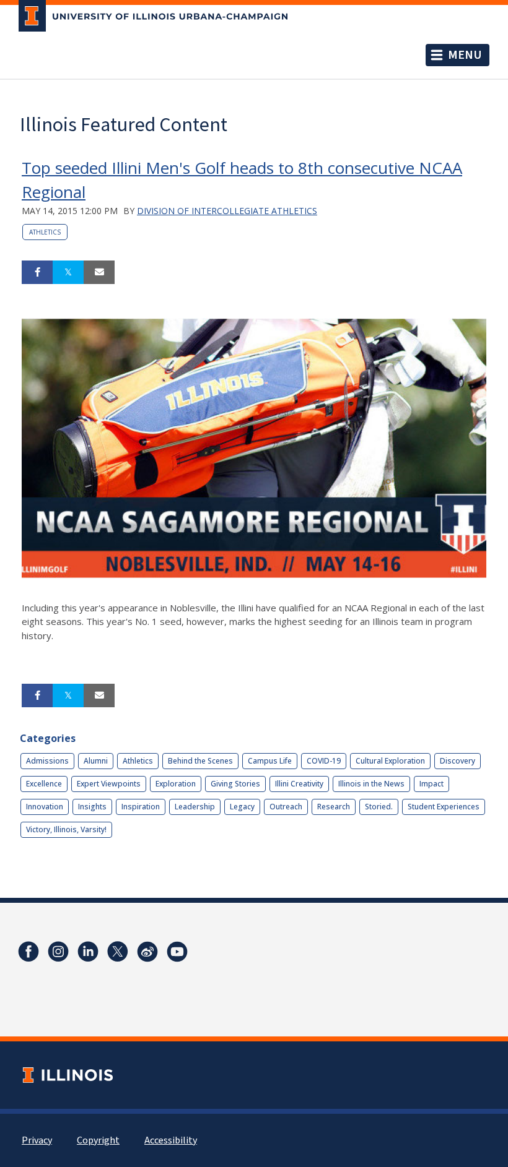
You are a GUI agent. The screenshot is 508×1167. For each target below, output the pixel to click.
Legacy (242, 806)
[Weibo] (147, 951)
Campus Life (270, 761)
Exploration (175, 783)
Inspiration (140, 806)
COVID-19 (324, 761)
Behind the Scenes (200, 761)
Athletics (45, 232)
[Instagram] (58, 951)
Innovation (44, 806)
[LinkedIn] (88, 951)
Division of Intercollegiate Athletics (227, 211)
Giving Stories (235, 783)
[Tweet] (68, 272)
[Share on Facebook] (37, 272)
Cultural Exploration (390, 761)
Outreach (285, 806)
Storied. (379, 806)
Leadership (195, 806)
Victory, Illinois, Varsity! (66, 829)
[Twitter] (117, 951)
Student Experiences (444, 806)
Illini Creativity (299, 783)
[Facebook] (28, 951)
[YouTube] (177, 951)
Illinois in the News (371, 783)
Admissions (47, 761)
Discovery (457, 761)
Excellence (44, 783)
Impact (431, 783)
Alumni (96, 761)
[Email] (99, 272)
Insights (92, 806)
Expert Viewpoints (109, 783)
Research (333, 806)
